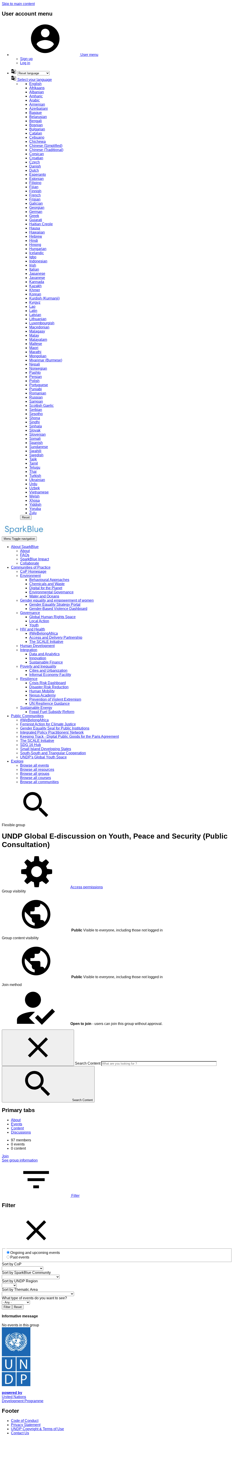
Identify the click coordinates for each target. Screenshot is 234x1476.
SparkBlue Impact (34, 559)
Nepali (34, 364)
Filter (75, 1196)
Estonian (36, 179)
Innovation (37, 658)
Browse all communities (39, 782)
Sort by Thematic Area (20, 1290)
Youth (34, 625)
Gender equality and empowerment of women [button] (57, 600)
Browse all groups (34, 774)
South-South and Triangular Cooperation (53, 753)
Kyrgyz (34, 302)
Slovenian (37, 434)
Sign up (26, 59)
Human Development (37, 646)
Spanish (36, 443)
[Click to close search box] (36, 1246)
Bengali (35, 121)
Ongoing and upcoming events (35, 1253)
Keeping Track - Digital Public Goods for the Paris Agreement (69, 736)
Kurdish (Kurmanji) (44, 298)
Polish (34, 381)
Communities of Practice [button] (31, 567)
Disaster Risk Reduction (49, 687)
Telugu (34, 467)
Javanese (37, 278)
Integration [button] (28, 650)
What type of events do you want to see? (34, 1298)
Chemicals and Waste (47, 584)
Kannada (36, 282)
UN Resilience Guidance (49, 703)
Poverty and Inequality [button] (38, 666)
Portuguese (38, 385)
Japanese (37, 273)
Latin (33, 311)
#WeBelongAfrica (43, 633)
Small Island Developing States (45, 749)
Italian (34, 269)
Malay (34, 335)
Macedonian (39, 327)
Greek (34, 216)
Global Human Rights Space (52, 617)
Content (17, 1128)
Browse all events (34, 765)
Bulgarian (37, 129)
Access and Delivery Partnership (55, 637)
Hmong (35, 245)
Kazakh (35, 286)
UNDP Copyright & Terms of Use (37, 1429)
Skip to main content (18, 4)
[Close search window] (38, 1048)
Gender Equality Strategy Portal (54, 604)
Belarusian (38, 117)
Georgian (36, 207)
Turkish (35, 476)
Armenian (37, 104)
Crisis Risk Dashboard (47, 683)
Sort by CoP (11, 1264)
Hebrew (35, 236)
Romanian (37, 393)
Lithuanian (37, 319)
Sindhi (34, 422)
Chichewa (37, 141)
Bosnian (36, 125)
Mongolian (37, 356)
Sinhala (35, 426)
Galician (36, 203)
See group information (20, 1160)
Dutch (34, 170)
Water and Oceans (44, 596)
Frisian (34, 199)
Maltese (35, 344)
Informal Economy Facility (50, 675)
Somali (35, 439)
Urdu (33, 484)
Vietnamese (39, 492)
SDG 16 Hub (30, 745)
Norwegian (38, 368)
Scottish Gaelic (41, 406)
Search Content (87, 1063)
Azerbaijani (38, 108)
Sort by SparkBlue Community (26, 1273)
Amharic (36, 96)
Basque (35, 113)
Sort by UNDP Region (20, 1281)
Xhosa (34, 500)
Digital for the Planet (45, 588)
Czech (34, 162)
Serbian (35, 410)
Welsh (34, 496)
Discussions (21, 1132)
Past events (19, 1257)
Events (16, 1124)
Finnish (35, 191)
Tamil (33, 463)
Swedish (36, 455)
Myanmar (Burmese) (45, 360)
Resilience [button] (28, 679)
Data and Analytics (44, 654)
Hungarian (37, 249)
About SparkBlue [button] (25, 547)
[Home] (24, 534)
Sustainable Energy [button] (36, 708)
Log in (25, 63)
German (35, 212)
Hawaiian (37, 232)
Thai (33, 472)
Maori (33, 348)
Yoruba (35, 509)
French (35, 195)
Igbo (32, 257)
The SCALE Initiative (46, 642)
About (25, 551)
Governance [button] (30, 613)
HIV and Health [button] (32, 629)
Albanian (36, 92)
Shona (34, 418)
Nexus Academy (42, 695)
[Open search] (36, 821)
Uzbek (34, 488)
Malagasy (37, 331)
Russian (36, 397)
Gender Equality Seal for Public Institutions (54, 728)
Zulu (33, 513)
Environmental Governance (51, 592)
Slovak (34, 430)
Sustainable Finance (46, 662)
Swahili (35, 451)
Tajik (33, 459)
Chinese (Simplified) (45, 146)
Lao (32, 306)
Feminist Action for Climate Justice (48, 724)
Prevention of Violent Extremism (55, 699)
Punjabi (35, 389)
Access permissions (86, 887)
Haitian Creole (41, 224)
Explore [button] (17, 761)
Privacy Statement (25, 1425)
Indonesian (38, 261)
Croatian (36, 158)
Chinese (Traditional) (46, 150)
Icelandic (36, 253)
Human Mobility (42, 691)
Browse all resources (37, 769)
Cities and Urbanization (48, 670)
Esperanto (37, 174)
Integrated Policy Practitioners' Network (52, 732)
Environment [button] (30, 576)
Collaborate (29, 563)
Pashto (35, 373)
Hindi (33, 240)
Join (5, 1156)
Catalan (35, 133)
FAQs (24, 555)
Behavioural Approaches (49, 580)
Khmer (34, 290)
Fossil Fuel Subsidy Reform (51, 712)
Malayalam (38, 339)
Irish (32, 265)
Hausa (34, 228)
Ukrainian (37, 480)
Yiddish (35, 505)
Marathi (35, 352)
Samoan (36, 401)
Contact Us (20, 1433)
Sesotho (36, 414)
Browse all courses (35, 778)
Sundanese (38, 447)
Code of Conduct (24, 1421)
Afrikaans (37, 88)
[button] (54, 55)
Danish (35, 166)
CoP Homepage (33, 571)
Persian (35, 377)
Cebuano (36, 137)
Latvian (35, 315)
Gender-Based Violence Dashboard (58, 609)
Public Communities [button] (27, 716)
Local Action (39, 621)
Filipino (35, 183)
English (35, 84)
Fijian (33, 187)
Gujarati (35, 220)
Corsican (36, 154)
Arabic (34, 100)
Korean (35, 294)
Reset (26, 517)
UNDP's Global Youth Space (43, 757)
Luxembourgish (41, 323)
